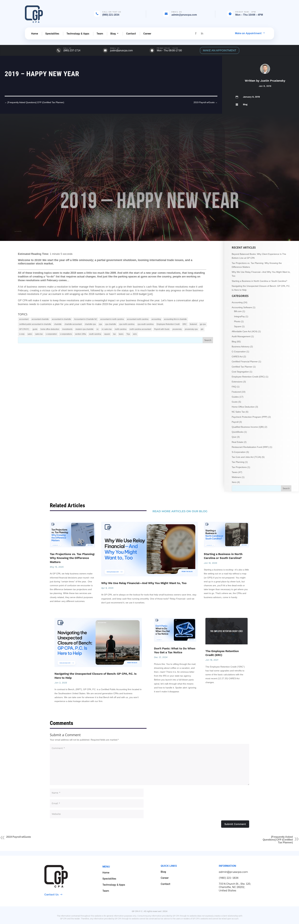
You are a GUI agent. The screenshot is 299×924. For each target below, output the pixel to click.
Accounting (237, 302)
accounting (156, 319)
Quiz (234, 437)
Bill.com (238, 311)
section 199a (80, 334)
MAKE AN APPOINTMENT (219, 50)
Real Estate (237, 442)
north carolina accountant (140, 329)
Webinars (236, 477)
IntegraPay (239, 316)
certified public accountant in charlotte (35, 324)
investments (67, 329)
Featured (236, 392)
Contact (131, 33)
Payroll (235, 422)
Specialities (52, 33)
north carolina (120, 329)
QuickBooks (237, 432)
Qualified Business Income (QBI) (248, 427)
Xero (234, 482)
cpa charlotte (110, 324)
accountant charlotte (40, 319)
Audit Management (241, 336)
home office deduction (49, 329)
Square (237, 326)
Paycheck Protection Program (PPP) (249, 417)
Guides (235, 397)
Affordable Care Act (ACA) (244, 331)
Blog (113, 33)
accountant (23, 319)
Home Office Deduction (243, 407)
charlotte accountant (73, 324)
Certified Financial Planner (245, 361)
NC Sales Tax (238, 412)
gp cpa (203, 324)
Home (34, 33)
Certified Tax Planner (242, 366)
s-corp (21, 334)
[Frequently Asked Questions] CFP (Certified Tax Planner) (278, 840)
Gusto (235, 402)
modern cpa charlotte (84, 329)
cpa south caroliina (146, 324)
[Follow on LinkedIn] (201, 33)
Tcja (128, 334)
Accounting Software (242, 307)
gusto (35, 329)
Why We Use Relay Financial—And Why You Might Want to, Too (144, 583)
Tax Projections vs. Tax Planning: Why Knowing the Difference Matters (72, 557)
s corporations (66, 334)
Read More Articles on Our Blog (179, 511)
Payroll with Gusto (161, 329)
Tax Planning (238, 462)
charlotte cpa (90, 324)
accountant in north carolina (112, 319)
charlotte (58, 324)
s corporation (51, 334)
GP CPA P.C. (24, 329)
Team (100, 33)
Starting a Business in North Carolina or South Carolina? (259, 281)
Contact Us (51, 894)
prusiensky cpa (191, 329)
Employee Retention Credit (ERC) (248, 376)
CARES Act (237, 356)
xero (135, 334)
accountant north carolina (137, 319)
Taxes (234, 472)
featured (193, 324)
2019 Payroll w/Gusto (18, 837)
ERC (185, 324)
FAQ (234, 386)
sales (30, 334)
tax (114, 334)
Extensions (237, 381)
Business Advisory (240, 346)
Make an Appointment (248, 33)
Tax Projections (239, 467)
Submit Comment (235, 824)
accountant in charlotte (61, 319)
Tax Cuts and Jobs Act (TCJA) (246, 457)
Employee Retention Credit (168, 324)
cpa (100, 324)
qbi (202, 329)
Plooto (237, 321)
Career (147, 33)
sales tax (39, 334)
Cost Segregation (240, 371)
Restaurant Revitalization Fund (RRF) (250, 447)
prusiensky (177, 329)
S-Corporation (239, 452)
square (107, 334)
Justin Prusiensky (272, 80)
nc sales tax (107, 329)
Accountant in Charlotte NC (85, 319)
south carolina (95, 334)
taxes (121, 334)
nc (98, 329)
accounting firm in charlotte (175, 319)
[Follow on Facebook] (195, 33)
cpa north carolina (126, 324)
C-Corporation (239, 351)
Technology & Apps (77, 33)
